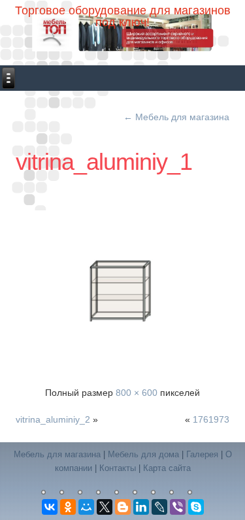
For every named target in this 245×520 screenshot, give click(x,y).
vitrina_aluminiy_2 (53, 419)
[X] (104, 507)
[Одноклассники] (68, 507)
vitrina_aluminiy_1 (104, 161)
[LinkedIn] (141, 507)
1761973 (211, 419)
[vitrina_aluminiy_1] (125, 290)
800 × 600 (136, 392)
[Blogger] (123, 507)
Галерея (202, 454)
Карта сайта (167, 468)
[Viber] (178, 507)
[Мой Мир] (86, 507)
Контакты (117, 468)
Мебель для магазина (176, 117)
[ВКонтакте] (49, 507)
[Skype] (196, 507)
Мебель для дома (143, 454)
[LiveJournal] (159, 507)
